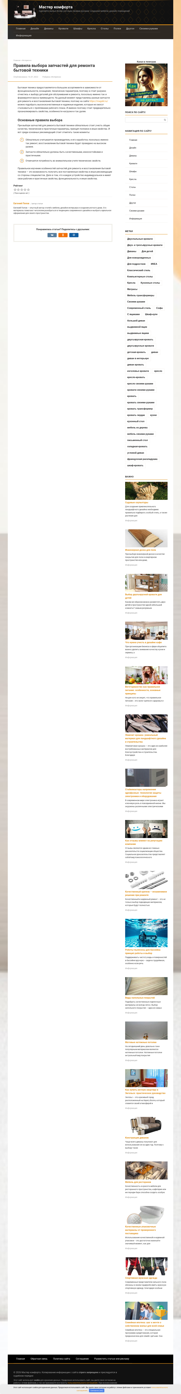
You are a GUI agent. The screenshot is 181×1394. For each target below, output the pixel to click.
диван (154, 352)
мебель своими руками (140, 434)
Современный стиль (139, 308)
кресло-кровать (136, 377)
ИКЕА (154, 264)
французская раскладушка (142, 459)
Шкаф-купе (151, 314)
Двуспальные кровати (140, 239)
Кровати (63, 28)
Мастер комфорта (56, 7)
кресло (158, 371)
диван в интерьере (138, 358)
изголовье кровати (138, 371)
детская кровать (136, 352)
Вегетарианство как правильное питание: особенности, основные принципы (142, 690)
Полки (117, 28)
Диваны (48, 28)
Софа (159, 308)
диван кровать (135, 364)
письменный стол (137, 440)
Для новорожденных (139, 258)
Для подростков (136, 264)
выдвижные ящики (138, 333)
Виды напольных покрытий (140, 997)
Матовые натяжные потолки (140, 1042)
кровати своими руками (140, 390)
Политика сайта (61, 1358)
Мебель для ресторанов (138, 1182)
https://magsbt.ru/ (99, 101)
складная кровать (137, 446)
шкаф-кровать (135, 465)
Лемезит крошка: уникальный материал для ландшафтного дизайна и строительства (145, 738)
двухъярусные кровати (140, 346)
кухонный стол (135, 421)
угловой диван (135, 453)
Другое (130, 28)
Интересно (56, 77)
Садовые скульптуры (136, 502)
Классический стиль (138, 270)
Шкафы (77, 28)
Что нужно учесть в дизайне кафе (143, 642)
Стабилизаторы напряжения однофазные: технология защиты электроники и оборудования (143, 793)
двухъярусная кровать (140, 339)
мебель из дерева (137, 427)
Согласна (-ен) (96, 1390)
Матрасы (132, 289)
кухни (153, 415)
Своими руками (148, 28)
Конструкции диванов (137, 1137)
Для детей (147, 251)
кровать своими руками (140, 402)
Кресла (91, 28)
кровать (131, 396)
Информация (23, 35)
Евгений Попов (21, 203)
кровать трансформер (140, 409)
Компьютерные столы (140, 276)
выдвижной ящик (137, 327)
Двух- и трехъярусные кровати (144, 245)
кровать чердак (136, 415)
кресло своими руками (140, 383)
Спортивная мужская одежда (141, 1278)
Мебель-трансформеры (140, 295)
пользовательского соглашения (83, 1383)
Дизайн (35, 28)
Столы (105, 28)
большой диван (136, 320)
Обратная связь (39, 1358)
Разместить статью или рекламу (111, 1358)
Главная (20, 28)
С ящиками (133, 314)
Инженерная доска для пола (140, 550)
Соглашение (82, 1358)
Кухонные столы (150, 283)
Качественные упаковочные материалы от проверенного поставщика (140, 1230)
